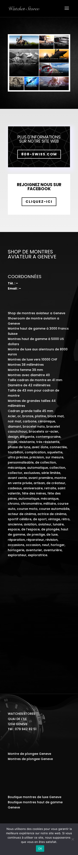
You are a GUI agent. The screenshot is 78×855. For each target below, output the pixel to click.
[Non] (72, 839)
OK (40, 848)
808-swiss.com (39, 154)
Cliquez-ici (39, 201)
